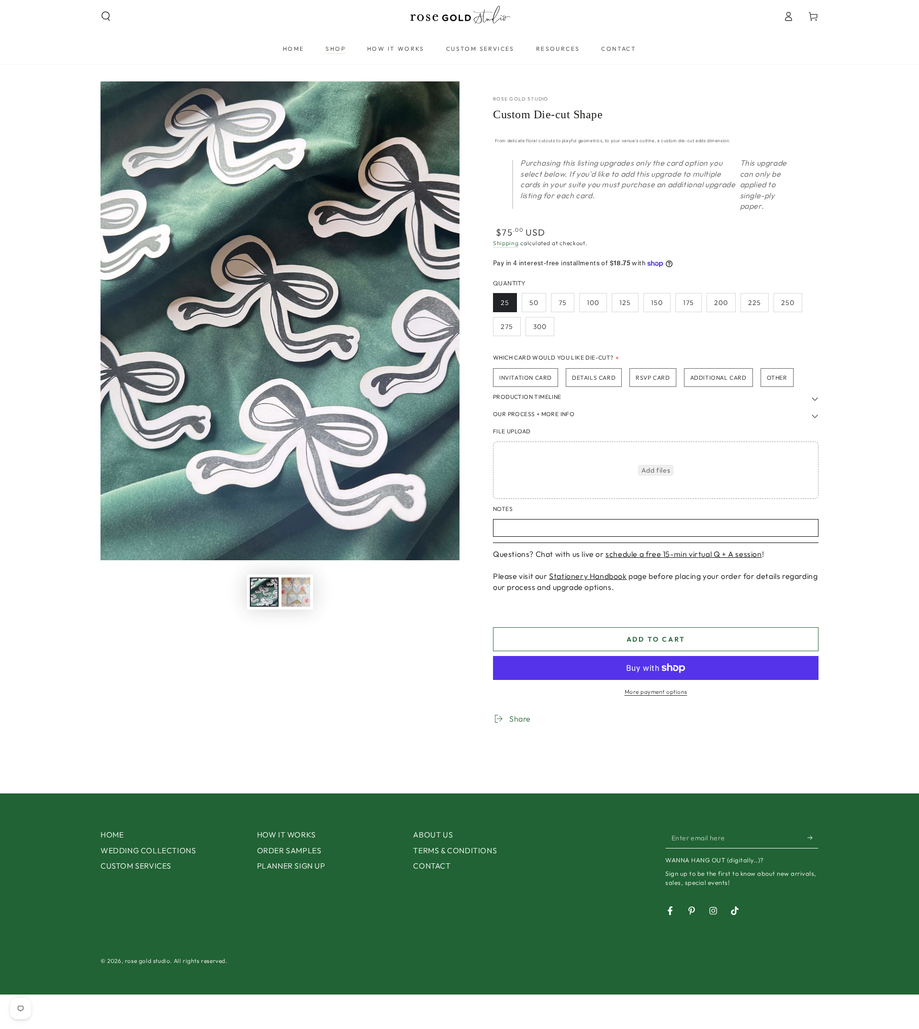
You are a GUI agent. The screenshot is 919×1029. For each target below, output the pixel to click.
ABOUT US (433, 834)
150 (657, 302)
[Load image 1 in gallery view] (264, 592)
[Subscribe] (812, 837)
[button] (105, 16)
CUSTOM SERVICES (136, 866)
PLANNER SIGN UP (291, 866)
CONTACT (431, 866)
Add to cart (656, 639)
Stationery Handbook (588, 576)
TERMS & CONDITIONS (455, 850)
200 (721, 302)
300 (540, 326)
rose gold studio (521, 99)
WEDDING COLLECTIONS (148, 850)
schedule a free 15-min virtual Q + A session (683, 554)
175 (688, 302)
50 (533, 302)
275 (507, 326)
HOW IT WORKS (286, 834)
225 (754, 302)
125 (625, 302)
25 (505, 302)
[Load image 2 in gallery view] (295, 592)
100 (593, 302)
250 (788, 302)
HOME (112, 834)
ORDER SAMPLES (289, 850)
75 (563, 302)
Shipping (506, 243)
